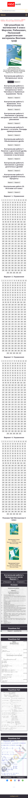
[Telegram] (14, 780)
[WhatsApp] (22, 780)
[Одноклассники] (10, 780)
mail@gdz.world (14, 796)
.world (14, 4)
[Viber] (18, 780)
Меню (3, 15)
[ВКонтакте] (6, 780)
